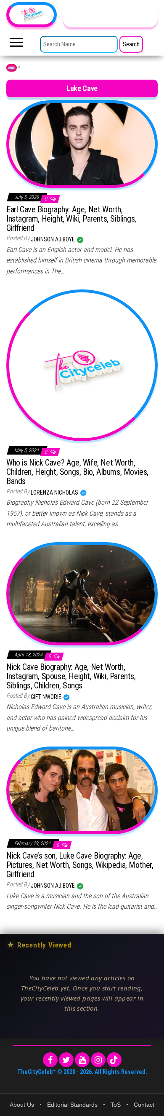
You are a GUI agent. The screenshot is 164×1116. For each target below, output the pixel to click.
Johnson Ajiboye (53, 239)
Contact (144, 1104)
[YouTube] (82, 1059)
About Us (22, 1104)
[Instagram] (98, 1059)
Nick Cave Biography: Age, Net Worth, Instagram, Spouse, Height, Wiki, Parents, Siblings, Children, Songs (71, 676)
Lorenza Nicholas (55, 492)
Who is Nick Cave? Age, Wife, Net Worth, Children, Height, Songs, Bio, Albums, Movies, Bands (77, 472)
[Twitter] (66, 1059)
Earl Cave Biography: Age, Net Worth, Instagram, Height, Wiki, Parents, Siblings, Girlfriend (71, 218)
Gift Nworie (47, 696)
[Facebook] (50, 1059)
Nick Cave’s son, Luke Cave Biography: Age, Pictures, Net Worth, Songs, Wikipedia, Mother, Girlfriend (79, 865)
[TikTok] (114, 1059)
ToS (116, 1104)
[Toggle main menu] (16, 44)
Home (11, 68)
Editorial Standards (72, 1104)
